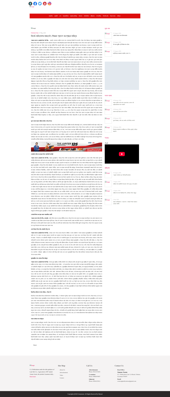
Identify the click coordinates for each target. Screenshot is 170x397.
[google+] (30, 3)
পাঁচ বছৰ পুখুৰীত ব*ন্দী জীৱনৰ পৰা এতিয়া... (121, 44)
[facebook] (35, 3)
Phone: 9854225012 (94, 380)
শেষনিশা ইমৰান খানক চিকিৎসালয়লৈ (120, 35)
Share (35, 345)
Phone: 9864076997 (94, 375)
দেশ (60, 16)
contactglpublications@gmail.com (126, 380)
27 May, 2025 (42, 33)
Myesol (100, 394)
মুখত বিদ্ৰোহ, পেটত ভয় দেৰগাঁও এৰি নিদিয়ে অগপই (124, 120)
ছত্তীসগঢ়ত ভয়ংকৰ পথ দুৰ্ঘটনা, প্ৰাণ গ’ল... (122, 53)
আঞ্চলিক (51, 16)
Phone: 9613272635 (94, 371)
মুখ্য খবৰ (107, 28)
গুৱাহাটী (56, 16)
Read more (33, 376)
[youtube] (45, 3)
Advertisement (63, 372)
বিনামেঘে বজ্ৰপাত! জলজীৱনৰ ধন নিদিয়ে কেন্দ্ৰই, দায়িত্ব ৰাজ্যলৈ (125, 130)
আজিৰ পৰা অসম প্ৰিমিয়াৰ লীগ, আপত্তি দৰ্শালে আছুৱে (124, 193)
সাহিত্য (118, 16)
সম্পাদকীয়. (98, 16)
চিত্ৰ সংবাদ (112, 16)
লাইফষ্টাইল (86, 16)
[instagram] (49, 3)
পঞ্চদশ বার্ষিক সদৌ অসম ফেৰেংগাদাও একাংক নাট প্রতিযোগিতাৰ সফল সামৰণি (123, 103)
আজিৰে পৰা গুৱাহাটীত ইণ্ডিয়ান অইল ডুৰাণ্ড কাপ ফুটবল (125, 184)
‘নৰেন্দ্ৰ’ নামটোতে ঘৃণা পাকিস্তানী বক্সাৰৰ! (122, 175)
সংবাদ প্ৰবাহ (108, 96)
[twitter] (40, 3)
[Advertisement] (99, 10)
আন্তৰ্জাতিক (65, 16)
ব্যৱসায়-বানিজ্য (73, 16)
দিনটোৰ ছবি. (105, 16)
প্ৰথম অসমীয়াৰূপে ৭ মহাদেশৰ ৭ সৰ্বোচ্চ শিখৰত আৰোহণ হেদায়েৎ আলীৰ (125, 203)
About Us (62, 370)
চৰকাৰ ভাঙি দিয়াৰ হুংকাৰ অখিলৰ (120, 111)
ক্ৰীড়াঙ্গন (93, 16)
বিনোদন (80, 16)
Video (107, 138)
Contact (61, 378)
